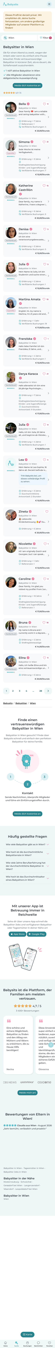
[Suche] (5, 38)
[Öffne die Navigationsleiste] (49, 4)
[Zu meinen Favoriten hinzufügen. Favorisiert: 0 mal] (47, 511)
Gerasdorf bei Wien (13, 1185)
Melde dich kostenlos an (27, 85)
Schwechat (26, 1182)
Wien (6, 1199)
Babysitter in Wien (13, 1168)
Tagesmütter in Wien (34, 1168)
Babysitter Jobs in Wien (15, 1172)
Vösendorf (8, 1189)
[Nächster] (48, 691)
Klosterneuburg (11, 1182)
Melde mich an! (27, 1092)
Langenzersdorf (31, 1185)
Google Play (38, 934)
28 (40, 691)
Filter (46, 38)
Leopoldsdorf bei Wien (26, 1189)
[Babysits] (10, 4)
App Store (19, 934)
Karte (29, 1334)
